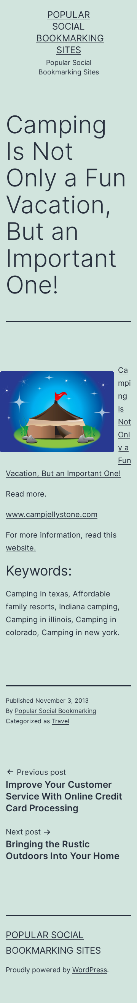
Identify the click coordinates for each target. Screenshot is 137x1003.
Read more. (26, 493)
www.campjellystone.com (51, 514)
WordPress (89, 970)
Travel (60, 721)
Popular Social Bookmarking (55, 710)
